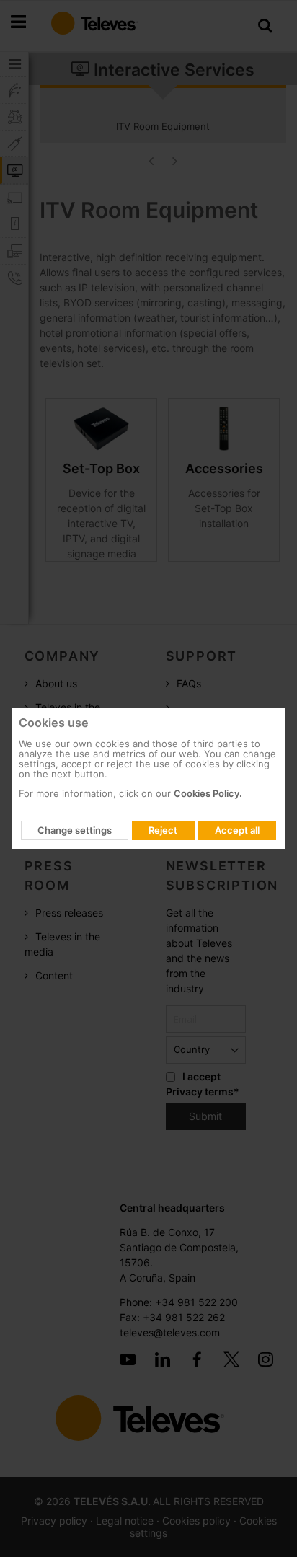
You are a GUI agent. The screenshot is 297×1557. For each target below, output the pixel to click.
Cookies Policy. (208, 793)
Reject (162, 830)
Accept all (237, 830)
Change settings (74, 830)
